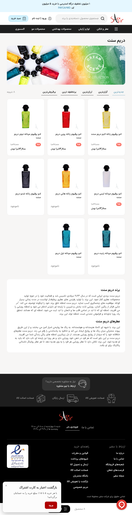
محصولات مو (38, 29)
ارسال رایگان (58, 398)
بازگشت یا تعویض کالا (77, 481)
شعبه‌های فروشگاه (115, 464)
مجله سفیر (118, 476)
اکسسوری (20, 29)
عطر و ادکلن (102, 29)
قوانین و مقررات (80, 453)
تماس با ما (119, 459)
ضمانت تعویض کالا (94, 398)
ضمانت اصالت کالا (25, 398)
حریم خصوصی (80, 487)
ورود (51, 505)
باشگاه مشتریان (80, 476)
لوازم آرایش (84, 29)
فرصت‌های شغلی (115, 470)
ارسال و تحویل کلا (79, 464)
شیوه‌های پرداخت (79, 459)
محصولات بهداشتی (61, 29)
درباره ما (120, 453)
